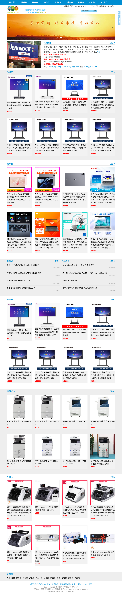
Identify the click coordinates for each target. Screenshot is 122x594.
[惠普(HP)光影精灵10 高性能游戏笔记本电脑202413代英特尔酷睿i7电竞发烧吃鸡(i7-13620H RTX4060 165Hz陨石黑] (47, 224)
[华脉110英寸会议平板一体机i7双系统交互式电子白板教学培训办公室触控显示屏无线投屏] (102, 87)
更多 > (112, 43)
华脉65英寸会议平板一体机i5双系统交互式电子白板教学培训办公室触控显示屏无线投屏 (19, 148)
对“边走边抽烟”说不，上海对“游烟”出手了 (78, 265)
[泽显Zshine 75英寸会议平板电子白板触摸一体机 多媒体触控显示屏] (74, 87)
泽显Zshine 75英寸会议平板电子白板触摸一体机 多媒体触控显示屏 (74, 105)
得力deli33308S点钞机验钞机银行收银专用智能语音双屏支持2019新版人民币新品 (19, 555)
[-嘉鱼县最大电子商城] (33, 9)
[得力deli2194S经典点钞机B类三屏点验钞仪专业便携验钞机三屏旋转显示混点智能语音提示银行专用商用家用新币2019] (102, 492)
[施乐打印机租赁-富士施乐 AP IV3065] (74, 407)
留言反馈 (111, 6)
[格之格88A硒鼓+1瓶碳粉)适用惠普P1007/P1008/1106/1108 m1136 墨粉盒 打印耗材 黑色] (74, 538)
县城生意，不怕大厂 (70, 281)
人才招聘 (46, 584)
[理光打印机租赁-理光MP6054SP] (47, 407)
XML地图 (88, 584)
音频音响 (70, 2)
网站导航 (102, 6)
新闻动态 (92, 2)
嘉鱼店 (70, 578)
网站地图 (55, 584)
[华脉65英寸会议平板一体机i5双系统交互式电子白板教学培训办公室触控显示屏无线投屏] (19, 130)
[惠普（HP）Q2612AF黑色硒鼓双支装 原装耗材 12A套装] (102, 537)
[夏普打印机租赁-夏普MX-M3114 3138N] (47, 446)
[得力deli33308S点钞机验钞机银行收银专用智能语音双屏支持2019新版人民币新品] (19, 537)
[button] (9, 27)
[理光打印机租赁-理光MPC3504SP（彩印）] (19, 446)
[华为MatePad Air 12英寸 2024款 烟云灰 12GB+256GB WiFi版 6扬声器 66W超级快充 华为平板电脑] (47, 179)
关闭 (119, 13)
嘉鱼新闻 (10, 261)
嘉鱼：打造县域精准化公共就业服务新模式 (23, 265)
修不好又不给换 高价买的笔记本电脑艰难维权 (79, 288)
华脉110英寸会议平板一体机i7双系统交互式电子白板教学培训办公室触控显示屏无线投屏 (103, 105)
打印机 (46, 2)
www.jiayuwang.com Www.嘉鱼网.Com (64, 67)
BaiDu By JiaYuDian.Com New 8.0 (61, 591)
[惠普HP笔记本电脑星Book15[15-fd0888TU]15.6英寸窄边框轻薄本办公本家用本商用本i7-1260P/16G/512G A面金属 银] (102, 224)
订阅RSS (80, 584)
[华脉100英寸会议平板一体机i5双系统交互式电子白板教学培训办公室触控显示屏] (74, 130)
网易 (58, 578)
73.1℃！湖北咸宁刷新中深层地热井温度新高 (24, 273)
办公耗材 (81, 2)
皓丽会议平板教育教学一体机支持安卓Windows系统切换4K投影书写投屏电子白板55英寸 (47, 104)
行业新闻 (65, 261)
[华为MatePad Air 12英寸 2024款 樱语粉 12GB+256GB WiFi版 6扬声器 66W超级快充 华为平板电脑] (19, 179)
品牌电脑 (24, 2)
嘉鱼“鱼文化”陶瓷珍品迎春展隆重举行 (21, 288)
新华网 (52, 578)
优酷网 (31, 578)
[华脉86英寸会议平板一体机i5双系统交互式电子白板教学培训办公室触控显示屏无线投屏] (47, 130)
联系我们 (63, 584)
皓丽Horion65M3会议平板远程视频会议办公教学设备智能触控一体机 (19, 105)
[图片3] (61, 27)
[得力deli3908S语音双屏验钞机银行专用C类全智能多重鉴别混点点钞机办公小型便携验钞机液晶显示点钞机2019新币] (19, 492)
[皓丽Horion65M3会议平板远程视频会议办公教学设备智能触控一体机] (19, 88)
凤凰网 (18, 578)
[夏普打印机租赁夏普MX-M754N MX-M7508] (74, 446)
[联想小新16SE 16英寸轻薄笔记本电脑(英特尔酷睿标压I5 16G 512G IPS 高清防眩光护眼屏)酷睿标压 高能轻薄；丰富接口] (102, 179)
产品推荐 (10, 72)
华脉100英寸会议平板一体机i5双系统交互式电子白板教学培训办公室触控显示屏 (75, 148)
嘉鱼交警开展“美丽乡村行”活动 (18, 281)
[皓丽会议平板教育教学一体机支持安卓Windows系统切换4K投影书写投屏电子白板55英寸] (47, 87)
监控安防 (58, 2)
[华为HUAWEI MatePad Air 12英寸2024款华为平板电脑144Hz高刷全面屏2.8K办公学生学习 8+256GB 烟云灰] (74, 179)
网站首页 (12, 2)
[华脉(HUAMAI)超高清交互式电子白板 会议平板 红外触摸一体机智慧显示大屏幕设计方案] (102, 130)
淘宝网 (25, 578)
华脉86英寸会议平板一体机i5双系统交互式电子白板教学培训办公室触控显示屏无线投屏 (47, 148)
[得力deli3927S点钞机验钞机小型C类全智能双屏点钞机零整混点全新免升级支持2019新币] (74, 492)
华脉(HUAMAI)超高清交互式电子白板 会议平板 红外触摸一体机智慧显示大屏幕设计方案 (102, 148)
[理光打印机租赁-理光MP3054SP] (19, 407)
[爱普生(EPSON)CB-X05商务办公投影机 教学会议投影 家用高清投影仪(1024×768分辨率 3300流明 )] (47, 537)
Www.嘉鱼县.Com (90, 67)
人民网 (46, 578)
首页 (32, 584)
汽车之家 (39, 578)
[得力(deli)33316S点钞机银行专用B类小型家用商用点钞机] (47, 492)
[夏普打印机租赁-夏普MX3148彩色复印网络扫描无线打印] (102, 446)
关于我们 (104, 2)
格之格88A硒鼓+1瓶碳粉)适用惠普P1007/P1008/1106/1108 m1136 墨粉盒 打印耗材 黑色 (74, 556)
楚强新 (64, 578)
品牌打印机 (11, 391)
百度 (8, 578)
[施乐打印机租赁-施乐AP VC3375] (102, 407)
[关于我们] (24, 55)
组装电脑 (35, 2)
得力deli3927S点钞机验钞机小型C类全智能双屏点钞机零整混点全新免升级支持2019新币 (74, 510)
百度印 (77, 578)
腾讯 (13, 578)
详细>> (99, 52)
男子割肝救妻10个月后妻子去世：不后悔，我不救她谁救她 (84, 273)
